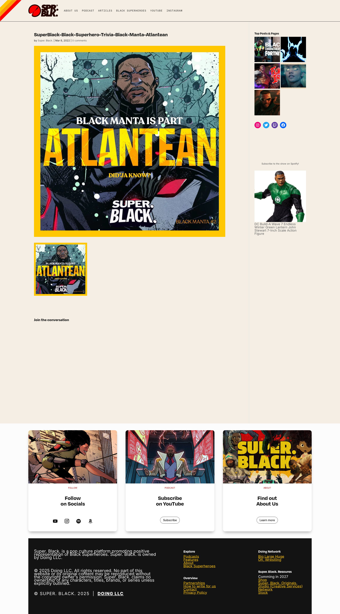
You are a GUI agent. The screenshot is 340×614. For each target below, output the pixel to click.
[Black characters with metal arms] (267, 76)
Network (265, 589)
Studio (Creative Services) (280, 586)
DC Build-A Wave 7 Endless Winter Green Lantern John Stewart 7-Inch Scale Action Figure (275, 228)
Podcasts (191, 556)
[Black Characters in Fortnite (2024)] (267, 50)
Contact (190, 589)
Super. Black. (45, 40)
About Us (71, 11)
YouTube (156, 11)
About (188, 562)
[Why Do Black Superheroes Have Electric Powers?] (293, 50)
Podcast (88, 11)
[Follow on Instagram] (66, 521)
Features (190, 559)
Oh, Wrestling (269, 559)
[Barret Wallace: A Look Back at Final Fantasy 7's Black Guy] (267, 103)
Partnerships (194, 583)
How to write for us (199, 586)
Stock (263, 592)
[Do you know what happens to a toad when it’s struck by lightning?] (293, 76)
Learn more (267, 520)
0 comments (79, 40)
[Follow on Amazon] (90, 521)
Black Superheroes (131, 11)
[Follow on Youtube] (55, 521)
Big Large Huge (271, 556)
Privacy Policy (195, 592)
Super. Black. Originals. (277, 583)
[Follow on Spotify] (78, 521)
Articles (105, 11)
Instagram (174, 11)
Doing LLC (111, 593)
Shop (262, 579)
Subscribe (170, 520)
